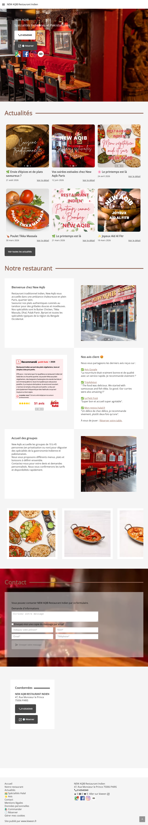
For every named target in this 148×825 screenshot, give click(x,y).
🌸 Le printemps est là (112, 172)
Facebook (26, 54)
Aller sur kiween (99, 793)
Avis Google (90, 369)
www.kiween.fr (29, 821)
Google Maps (18, 54)
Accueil (8, 783)
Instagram (33, 54)
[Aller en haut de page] (142, 819)
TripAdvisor (41, 54)
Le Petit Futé (91, 398)
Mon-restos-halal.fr (94, 407)
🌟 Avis (8, 796)
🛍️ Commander (13, 809)
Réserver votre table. (111, 420)
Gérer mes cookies (15, 815)
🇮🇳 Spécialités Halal (15, 793)
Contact (9, 799)
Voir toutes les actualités (20, 251)
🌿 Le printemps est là (67, 236)
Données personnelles (17, 806)
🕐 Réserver (26, 46)
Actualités (10, 790)
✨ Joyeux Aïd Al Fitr (111, 236)
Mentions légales (14, 802)
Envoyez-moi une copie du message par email (39, 624)
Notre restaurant (14, 786)
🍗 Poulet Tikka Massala (21, 236)
